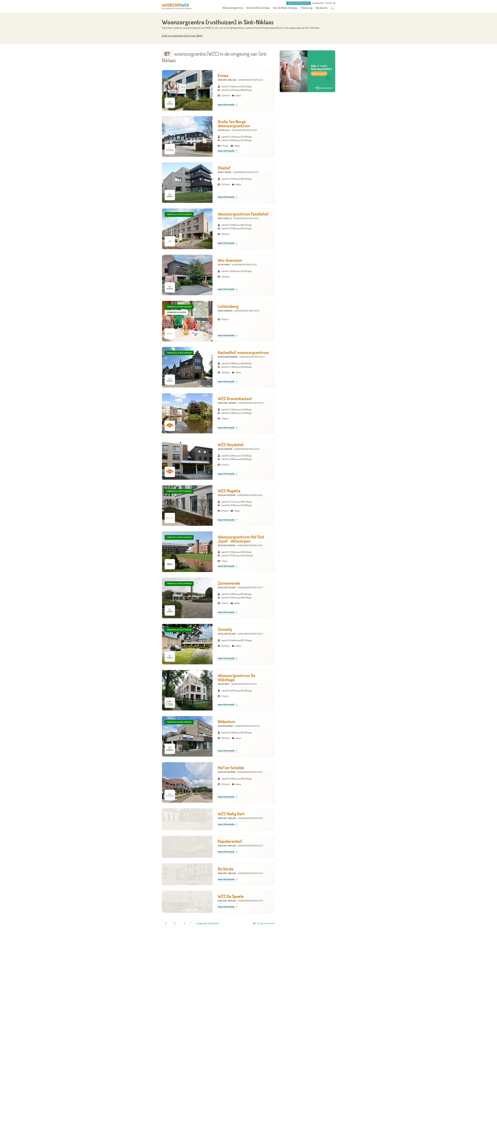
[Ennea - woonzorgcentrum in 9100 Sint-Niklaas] (187, 90)
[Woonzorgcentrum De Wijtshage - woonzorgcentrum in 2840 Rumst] (187, 690)
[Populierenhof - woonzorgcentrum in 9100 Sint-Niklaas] (187, 847)
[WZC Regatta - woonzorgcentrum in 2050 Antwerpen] (187, 505)
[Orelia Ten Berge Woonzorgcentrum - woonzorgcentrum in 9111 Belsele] (187, 136)
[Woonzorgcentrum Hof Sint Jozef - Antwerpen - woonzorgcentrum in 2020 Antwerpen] (187, 551)
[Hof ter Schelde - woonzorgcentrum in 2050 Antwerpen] (187, 782)
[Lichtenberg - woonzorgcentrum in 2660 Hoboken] (187, 321)
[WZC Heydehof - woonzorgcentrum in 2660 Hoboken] (187, 459)
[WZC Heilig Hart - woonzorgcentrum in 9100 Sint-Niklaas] (187, 819)
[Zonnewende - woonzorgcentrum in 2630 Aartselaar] (187, 598)
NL (332, 8)
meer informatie (226, 104)
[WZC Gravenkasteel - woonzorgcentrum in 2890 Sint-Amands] (187, 413)
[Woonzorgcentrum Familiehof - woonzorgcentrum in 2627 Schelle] (187, 229)
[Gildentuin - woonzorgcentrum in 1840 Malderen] (187, 736)
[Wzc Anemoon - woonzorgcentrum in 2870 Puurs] (187, 275)
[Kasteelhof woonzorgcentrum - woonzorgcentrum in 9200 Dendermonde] (187, 367)
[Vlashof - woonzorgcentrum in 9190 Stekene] (187, 182)
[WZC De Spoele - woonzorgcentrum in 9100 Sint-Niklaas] (187, 902)
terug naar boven (266, 923)
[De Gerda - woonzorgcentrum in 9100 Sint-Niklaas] (187, 874)
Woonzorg (175, 5)
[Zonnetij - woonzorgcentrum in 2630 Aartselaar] (187, 644)
